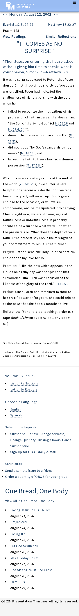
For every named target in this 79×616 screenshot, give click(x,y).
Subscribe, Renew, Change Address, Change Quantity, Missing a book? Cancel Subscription (41, 440)
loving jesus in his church (30, 510)
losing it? (17, 534)
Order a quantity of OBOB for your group (36, 476)
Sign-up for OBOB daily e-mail (33, 452)
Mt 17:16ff (34, 165)
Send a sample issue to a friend (29, 470)
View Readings (14, 36)
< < (6, 14)
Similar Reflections (61, 36)
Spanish (16, 415)
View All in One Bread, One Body (29, 501)
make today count (24, 558)
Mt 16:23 (27, 153)
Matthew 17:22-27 (62, 25)
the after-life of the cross (31, 570)
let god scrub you (24, 546)
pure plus (17, 582)
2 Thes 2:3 (27, 184)
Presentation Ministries (25, 5)
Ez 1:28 (63, 284)
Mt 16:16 (61, 123)
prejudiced (18, 522)
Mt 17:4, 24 (16, 129)
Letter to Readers (23, 389)
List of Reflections (24, 383)
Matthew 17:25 (58, 72)
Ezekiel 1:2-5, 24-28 (18, 25)
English (15, 409)
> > (54, 14)
